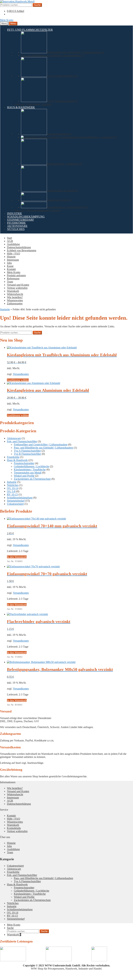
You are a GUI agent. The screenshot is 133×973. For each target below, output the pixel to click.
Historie (11, 256)
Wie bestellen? (15, 297)
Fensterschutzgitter (24, 463)
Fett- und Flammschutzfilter (22, 441)
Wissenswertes (15, 300)
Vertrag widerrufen (17, 287)
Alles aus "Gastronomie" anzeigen (33, 104)
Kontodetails (14, 828)
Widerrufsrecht (15, 294)
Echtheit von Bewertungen (21, 250)
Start (9, 237)
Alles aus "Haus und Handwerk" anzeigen (37, 210)
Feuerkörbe (13, 457)
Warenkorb (13, 291)
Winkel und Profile (24, 475)
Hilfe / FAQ (13, 253)
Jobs (9, 262)
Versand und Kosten (18, 284)
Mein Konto (6, 20)
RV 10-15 (12, 494)
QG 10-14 (12, 488)
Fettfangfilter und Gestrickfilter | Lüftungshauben (40, 444)
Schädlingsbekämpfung (20, 497)
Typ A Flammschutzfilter (27, 450)
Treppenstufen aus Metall (27, 472)
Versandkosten (21, 374)
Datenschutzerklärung (19, 247)
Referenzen (13, 278)
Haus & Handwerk (17, 460)
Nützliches (13, 485)
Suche (37, 5)
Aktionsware (14, 438)
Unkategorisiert (15, 503)
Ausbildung (13, 244)
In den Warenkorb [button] (17, 556)
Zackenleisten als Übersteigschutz (32, 478)
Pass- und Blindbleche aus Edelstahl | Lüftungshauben (43, 447)
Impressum (13, 259)
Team (10, 281)
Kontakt (11, 269)
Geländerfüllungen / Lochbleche (31, 466)
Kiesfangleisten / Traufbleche (30, 469)
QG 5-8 (11, 491)
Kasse (10, 266)
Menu (13, 23)
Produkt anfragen (16, 275)
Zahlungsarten (15, 303)
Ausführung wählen (18, 380)
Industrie (11, 482)
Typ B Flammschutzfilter (27, 453)
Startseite (5, 309)
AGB (10, 241)
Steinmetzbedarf (16, 500)
